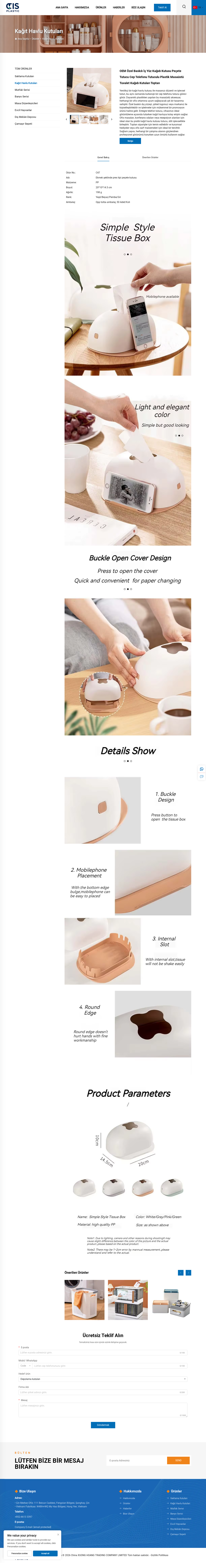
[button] (181, 1273)
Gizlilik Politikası (159, 1555)
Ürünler (101, 7)
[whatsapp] (201, 769)
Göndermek (103, 1425)
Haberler (119, 7)
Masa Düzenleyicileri (26, 103)
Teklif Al (162, 7)
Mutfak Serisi (22, 89)
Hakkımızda (82, 7)
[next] (111, 119)
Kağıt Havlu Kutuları (53, 38)
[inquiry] (201, 776)
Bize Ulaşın (138, 7)
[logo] (12, 7)
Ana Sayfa (62, 7)
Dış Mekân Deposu (25, 116)
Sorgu (130, 141)
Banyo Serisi (22, 96)
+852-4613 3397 (23, 1516)
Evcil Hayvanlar (23, 110)
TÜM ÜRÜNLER (23, 68)
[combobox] (25, 1366)
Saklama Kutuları (24, 76)
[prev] (66, 119)
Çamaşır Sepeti (23, 123)
